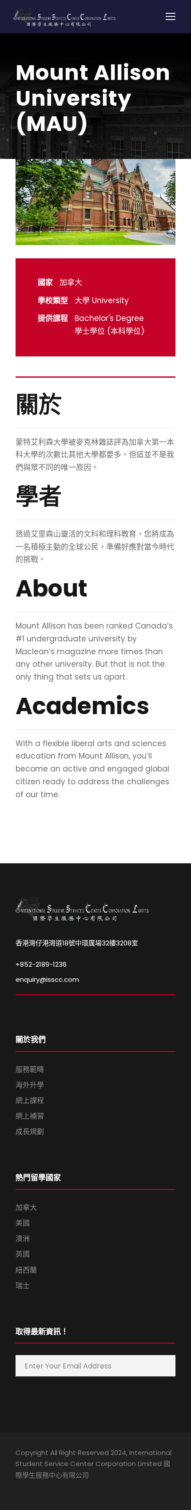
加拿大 (26, 1207)
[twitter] (65, 1488)
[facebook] (19, 1488)
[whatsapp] (81, 1488)
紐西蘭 (26, 1270)
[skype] (50, 1488)
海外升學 (30, 1085)
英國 (23, 1254)
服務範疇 (30, 1069)
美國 (23, 1223)
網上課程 (30, 1100)
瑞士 (23, 1286)
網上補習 (30, 1116)
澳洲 (23, 1238)
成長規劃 (30, 1132)
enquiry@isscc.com (47, 979)
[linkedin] (34, 1488)
